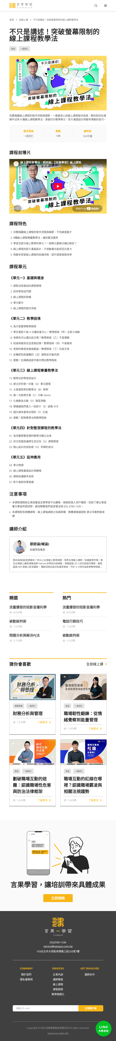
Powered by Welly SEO (58, 1033)
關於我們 (26, 974)
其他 (13, 48)
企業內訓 (58, 974)
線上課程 (58, 984)
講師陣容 (58, 979)
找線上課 (23, 19)
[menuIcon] (103, 5)
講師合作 (90, 974)
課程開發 (58, 989)
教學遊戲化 (58, 994)
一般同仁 (24, 48)
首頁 (11, 19)
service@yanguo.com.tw (58, 946)
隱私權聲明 (26, 979)
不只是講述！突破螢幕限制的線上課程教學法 (55, 19)
